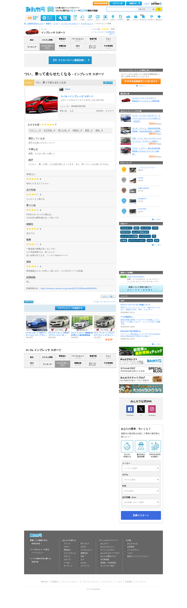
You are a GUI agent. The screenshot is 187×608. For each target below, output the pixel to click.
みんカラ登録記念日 (140, 232)
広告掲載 (128, 582)
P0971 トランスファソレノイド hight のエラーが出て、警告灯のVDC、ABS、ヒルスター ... (140, 308)
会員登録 (130, 547)
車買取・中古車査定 (108, 563)
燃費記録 (62, 47)
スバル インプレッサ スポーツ (144, 98)
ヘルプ (146, 3)
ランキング (31, 47)
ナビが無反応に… (128, 317)
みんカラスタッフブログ (110, 553)
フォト (108, 40)
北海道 (123, 240)
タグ (82, 559)
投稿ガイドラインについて (137, 556)
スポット (67, 556)
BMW (136, 228)
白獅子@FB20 (143, 188)
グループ (67, 559)
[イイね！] (108, 82)
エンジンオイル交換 (129, 236)
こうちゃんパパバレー (146, 168)
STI (154, 236)
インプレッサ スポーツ (70, 23)
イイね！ (67, 563)
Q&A (78, 47)
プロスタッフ (126, 228)
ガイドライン (108, 582)
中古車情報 (108, 47)
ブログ (66, 547)
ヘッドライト (145, 236)
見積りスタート (141, 515)
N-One (149, 240)
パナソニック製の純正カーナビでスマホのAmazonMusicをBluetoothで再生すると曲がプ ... (140, 335)
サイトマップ (140, 582)
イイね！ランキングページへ (104, 302)
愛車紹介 (62, 40)
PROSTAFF (125, 232)
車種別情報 (35, 544)
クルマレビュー (87, 23)
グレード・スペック (93, 47)
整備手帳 (93, 40)
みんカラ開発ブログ (108, 556)
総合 (32, 40)
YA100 (140, 178)
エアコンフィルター (137, 240)
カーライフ (85, 566)
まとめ (83, 563)
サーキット (68, 566)
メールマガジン (133, 550)
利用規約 (54, 582)
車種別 (48, 23)
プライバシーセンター (91, 582)
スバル (55, 23)
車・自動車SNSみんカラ (34, 23)
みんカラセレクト (107, 547)
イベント (67, 544)
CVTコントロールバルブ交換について (135, 305)
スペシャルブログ (107, 550)
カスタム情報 (47, 40)
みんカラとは (132, 544)
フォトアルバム (70, 553)
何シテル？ (85, 544)
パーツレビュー (78, 40)
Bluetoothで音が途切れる (131, 331)
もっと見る (157, 219)
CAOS (155, 228)
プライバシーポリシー (70, 582)
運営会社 (44, 582)
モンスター (145, 228)
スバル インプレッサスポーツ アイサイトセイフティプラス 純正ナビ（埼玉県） (146, 118)
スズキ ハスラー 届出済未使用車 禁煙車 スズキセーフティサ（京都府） (146, 151)
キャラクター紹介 (107, 566)
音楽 (156, 240)
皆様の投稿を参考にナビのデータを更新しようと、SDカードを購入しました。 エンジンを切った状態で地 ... (141, 322)
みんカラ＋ (104, 544)
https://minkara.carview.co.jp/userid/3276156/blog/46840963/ (69, 288)
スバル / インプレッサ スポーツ (77, 96)
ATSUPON (142, 209)
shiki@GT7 (142, 199)
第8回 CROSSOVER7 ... (136, 277)
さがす (83, 547)
